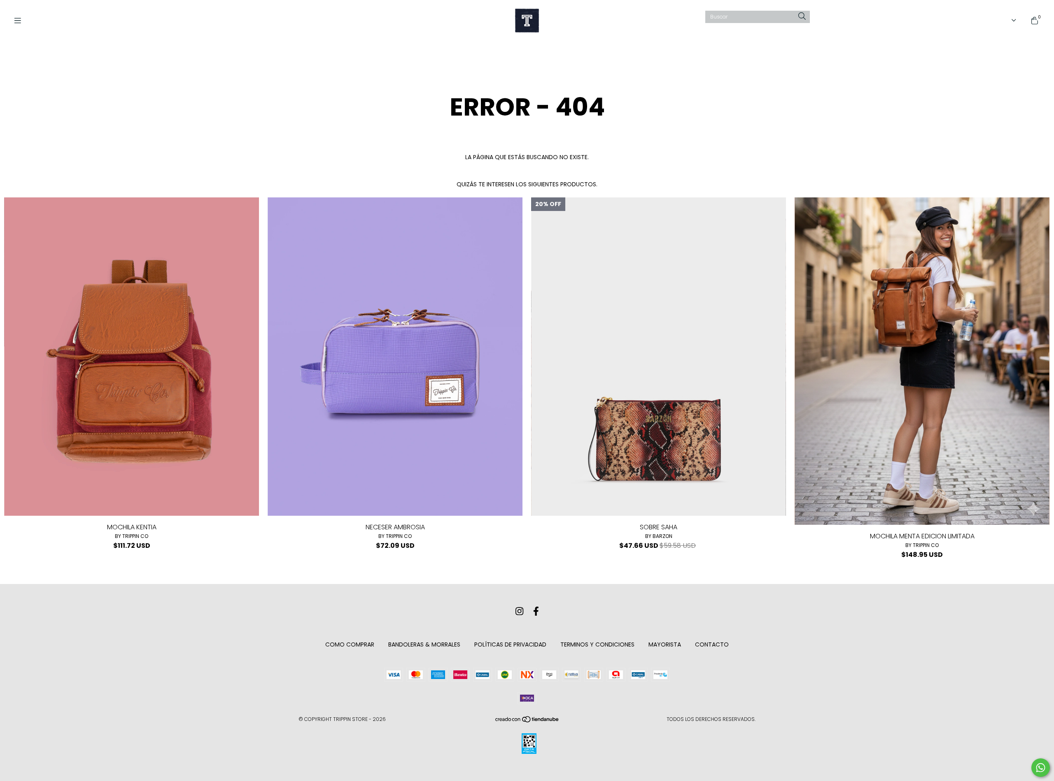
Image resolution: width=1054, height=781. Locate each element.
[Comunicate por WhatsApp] (1040, 767)
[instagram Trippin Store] (519, 611)
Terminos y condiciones (597, 644)
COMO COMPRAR (349, 644)
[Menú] (20, 20)
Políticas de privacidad (510, 644)
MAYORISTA (664, 644)
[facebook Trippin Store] (536, 611)
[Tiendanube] (527, 721)
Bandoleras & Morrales (424, 644)
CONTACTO (712, 644)
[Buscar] (802, 16)
